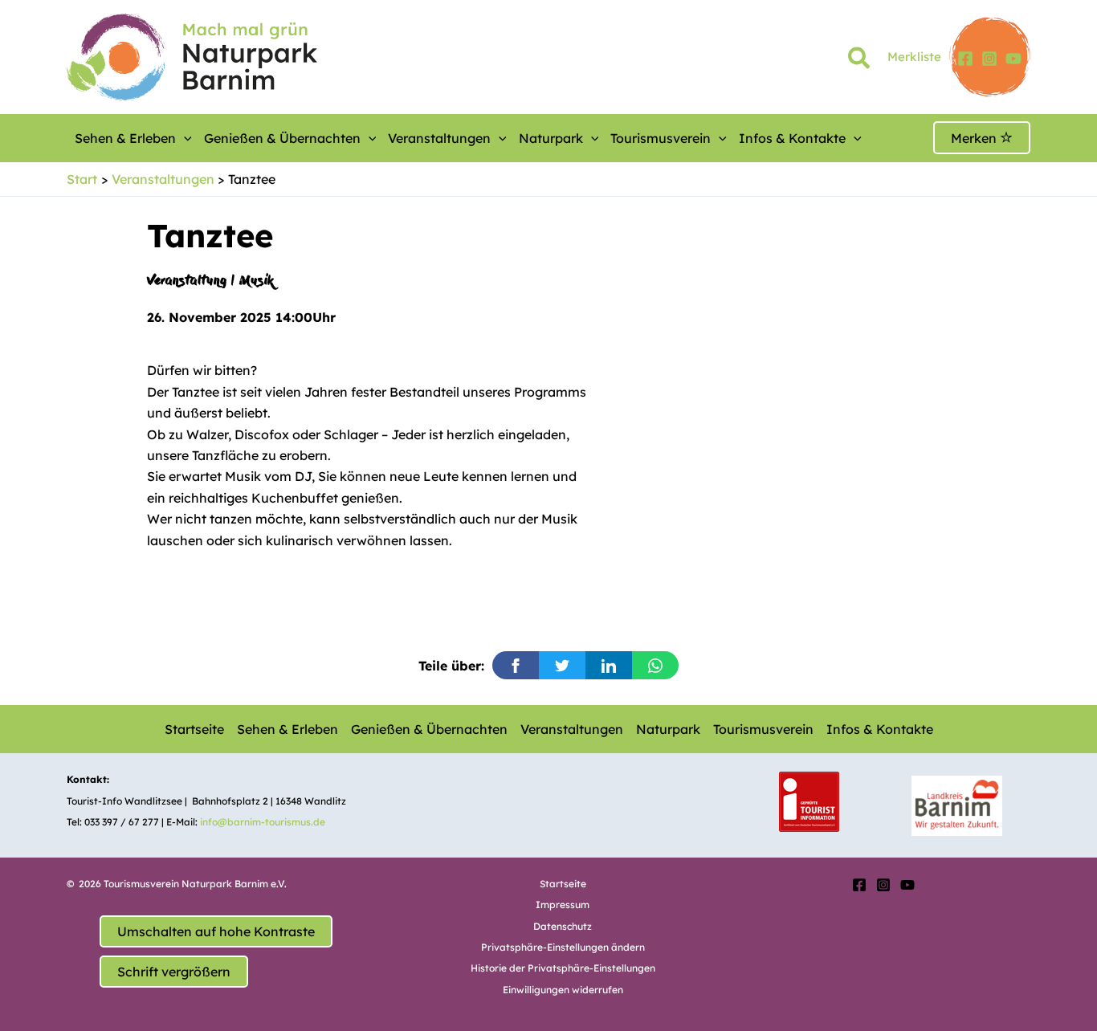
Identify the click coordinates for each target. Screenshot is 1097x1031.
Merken (975, 138)
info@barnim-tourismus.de (262, 822)
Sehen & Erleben (125, 138)
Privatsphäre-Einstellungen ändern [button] (563, 947)
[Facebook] (965, 59)
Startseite (194, 729)
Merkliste (914, 56)
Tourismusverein (660, 138)
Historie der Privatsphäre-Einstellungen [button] (563, 968)
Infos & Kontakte (792, 138)
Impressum (562, 905)
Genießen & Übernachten (282, 138)
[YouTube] (1013, 59)
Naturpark (551, 138)
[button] (859, 61)
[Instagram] (989, 59)
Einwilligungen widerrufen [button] (563, 990)
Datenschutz (562, 926)
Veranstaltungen (439, 138)
